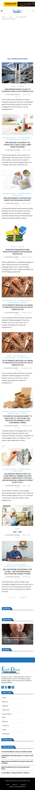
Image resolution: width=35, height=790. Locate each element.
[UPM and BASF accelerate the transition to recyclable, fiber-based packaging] (17, 124)
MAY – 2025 (17, 532)
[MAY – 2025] (17, 515)
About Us (14, 784)
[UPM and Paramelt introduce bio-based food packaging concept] (17, 179)
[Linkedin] (13, 687)
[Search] (33, 11)
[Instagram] (9, 687)
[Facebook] (2, 687)
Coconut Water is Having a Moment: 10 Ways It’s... (16, 773)
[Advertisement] (17, 38)
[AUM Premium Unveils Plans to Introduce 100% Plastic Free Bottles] (17, 72)
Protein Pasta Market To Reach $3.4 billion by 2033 (16, 751)
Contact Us (23, 784)
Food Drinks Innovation (13, 94)
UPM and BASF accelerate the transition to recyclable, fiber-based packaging (18, 145)
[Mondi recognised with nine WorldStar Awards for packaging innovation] (17, 233)
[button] (3, 634)
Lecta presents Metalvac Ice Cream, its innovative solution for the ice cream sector (17, 307)
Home (3, 17)
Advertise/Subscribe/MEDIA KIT (17, 786)
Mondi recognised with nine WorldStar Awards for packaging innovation (17, 252)
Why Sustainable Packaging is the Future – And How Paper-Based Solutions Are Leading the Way (17, 571)
